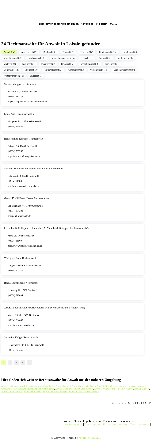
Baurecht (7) (68, 52)
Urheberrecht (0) (76, 70)
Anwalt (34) (9, 52)
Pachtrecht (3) (28, 64)
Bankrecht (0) (49, 52)
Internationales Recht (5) (63, 58)
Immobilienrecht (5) (13, 58)
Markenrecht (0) (125, 58)
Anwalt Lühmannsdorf (12, 391)
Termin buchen (92, 424)
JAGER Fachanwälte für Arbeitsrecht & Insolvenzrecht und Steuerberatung (44, 307)
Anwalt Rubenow (63, 388)
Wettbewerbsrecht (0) (14, 76)
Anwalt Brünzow (9, 386)
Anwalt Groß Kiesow (83, 388)
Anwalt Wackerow (124, 388)
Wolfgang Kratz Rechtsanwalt (20, 258)
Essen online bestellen (115, 424)
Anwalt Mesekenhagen (57, 391)
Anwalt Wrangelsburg (104, 388)
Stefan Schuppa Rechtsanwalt (20, 84)
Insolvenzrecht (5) (36, 58)
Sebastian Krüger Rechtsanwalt (21, 337)
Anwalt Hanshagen (129, 386)
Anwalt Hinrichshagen (34, 391)
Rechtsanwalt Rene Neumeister (21, 282)
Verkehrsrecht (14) (98, 70)
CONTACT (127, 403)
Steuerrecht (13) (11, 70)
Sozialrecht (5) (112, 64)
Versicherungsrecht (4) (124, 70)
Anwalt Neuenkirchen (23, 388)
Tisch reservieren (139, 424)
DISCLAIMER (143, 403)
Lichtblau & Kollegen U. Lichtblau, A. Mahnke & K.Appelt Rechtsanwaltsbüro (47, 228)
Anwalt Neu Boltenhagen (84, 386)
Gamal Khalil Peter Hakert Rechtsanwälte (26, 198)
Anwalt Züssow (91, 391)
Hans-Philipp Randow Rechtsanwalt (23, 138)
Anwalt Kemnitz (26, 386)
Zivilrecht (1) (36, 76)
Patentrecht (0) (48, 64)
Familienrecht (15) (107, 52)
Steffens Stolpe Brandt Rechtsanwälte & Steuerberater (33, 168)
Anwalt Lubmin (63, 386)
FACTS (114, 403)
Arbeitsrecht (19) (29, 52)
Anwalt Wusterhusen (45, 386)
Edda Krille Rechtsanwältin (19, 113)
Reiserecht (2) (67, 64)
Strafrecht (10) (31, 70)
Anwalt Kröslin (76, 391)
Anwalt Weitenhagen (44, 388)
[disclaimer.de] (16, 24)
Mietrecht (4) (10, 64)
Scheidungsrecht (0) (89, 64)
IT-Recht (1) (86, 58)
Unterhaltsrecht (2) (53, 70)
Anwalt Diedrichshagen (108, 386)
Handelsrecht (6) (130, 52)
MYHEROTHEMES (90, 437)
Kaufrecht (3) (105, 58)
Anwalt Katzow (141, 388)
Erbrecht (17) (86, 52)
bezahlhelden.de (73, 424)
